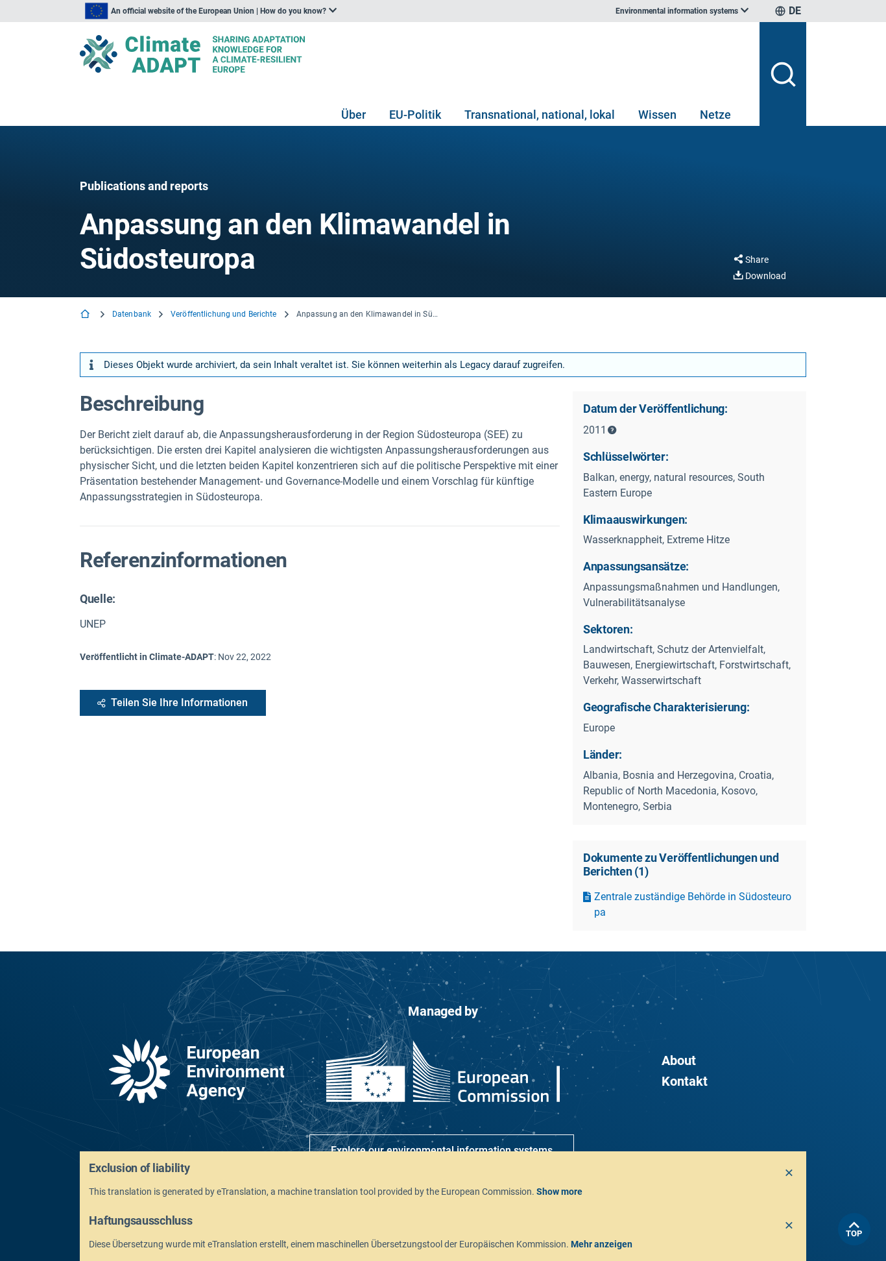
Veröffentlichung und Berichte (223, 314)
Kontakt (685, 1081)
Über (353, 114)
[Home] (86, 315)
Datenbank (131, 314)
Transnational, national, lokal (539, 114)
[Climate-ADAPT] (414, 54)
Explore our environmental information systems (442, 1150)
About (679, 1060)
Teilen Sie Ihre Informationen (179, 702)
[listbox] (211, 11)
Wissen (657, 114)
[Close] (789, 1173)
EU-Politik (415, 114)
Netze (715, 114)
